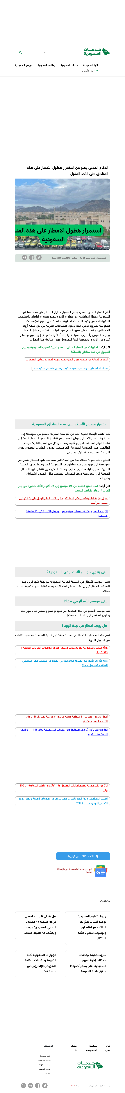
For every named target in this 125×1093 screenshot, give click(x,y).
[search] (20, 52)
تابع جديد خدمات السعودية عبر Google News (74, 871)
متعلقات (105, 901)
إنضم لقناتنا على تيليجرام (80, 856)
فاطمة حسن (91, 258)
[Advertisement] (62, 21)
